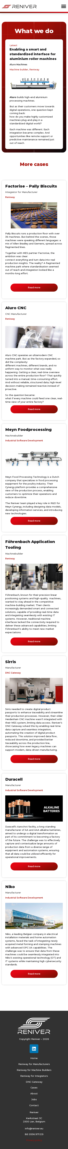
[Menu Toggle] (63, 6)
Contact (34, 1105)
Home (34, 1058)
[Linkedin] (34, 1048)
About (34, 1093)
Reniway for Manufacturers (34, 1064)
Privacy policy (34, 1140)
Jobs (34, 1099)
